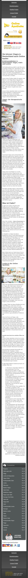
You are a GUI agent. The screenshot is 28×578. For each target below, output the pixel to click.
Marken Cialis (6, 518)
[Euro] (8, 43)
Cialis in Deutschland (18, 221)
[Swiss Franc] (11, 43)
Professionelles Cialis (8, 480)
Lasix (4, 504)
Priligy (4, 473)
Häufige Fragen (14, 9)
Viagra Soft (6, 501)
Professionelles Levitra (8, 506)
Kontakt (14, 16)
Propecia (5, 468)
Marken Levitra (7, 511)
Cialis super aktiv (7, 471)
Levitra (5, 483)
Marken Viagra (6, 487)
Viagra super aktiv (7, 494)
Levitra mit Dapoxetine (8, 476)
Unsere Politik (14, 13)
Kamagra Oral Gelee (8, 497)
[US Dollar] (20, 43)
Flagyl (4, 522)
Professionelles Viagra (8, 520)
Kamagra (5, 508)
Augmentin (6, 525)
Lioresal (5, 527)
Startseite (14, 2)
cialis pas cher (19, 442)
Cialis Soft (5, 499)
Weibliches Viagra (7, 492)
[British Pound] (14, 43)
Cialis (4, 513)
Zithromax (5, 485)
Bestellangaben (14, 6)
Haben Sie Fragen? (15, 36)
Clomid (5, 530)
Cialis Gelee (6, 490)
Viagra (4, 515)
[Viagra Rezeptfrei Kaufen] (14, 25)
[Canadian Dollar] (17, 43)
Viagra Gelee (6, 478)
